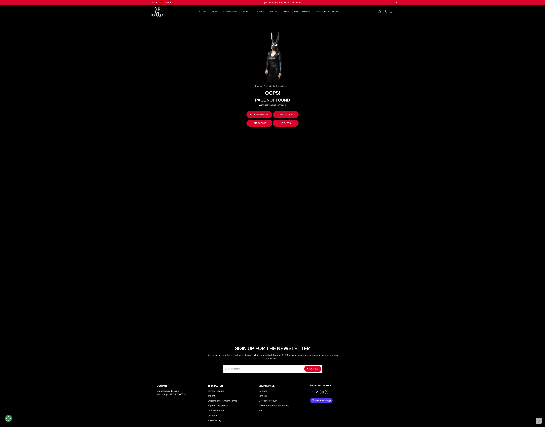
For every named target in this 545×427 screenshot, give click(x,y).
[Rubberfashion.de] (157, 11)
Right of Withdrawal (218, 405)
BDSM (286, 12)
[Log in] (385, 11)
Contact (263, 391)
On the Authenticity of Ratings (274, 405)
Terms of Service (216, 391)
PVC (213, 12)
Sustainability (214, 420)
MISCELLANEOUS (301, 12)
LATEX (202, 12)
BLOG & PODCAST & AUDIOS (327, 12)
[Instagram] (321, 392)
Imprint (211, 395)
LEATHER (258, 12)
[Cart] (390, 11)
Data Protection (216, 410)
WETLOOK (273, 12)
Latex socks (259, 123)
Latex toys (286, 123)
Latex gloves (285, 114)
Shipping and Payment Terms (222, 400)
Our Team (212, 415)
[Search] (379, 11)
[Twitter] (316, 392)
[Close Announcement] (396, 2)
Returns (263, 395)
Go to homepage (259, 114)
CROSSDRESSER (228, 12)
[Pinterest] (326, 392)
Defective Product (268, 400)
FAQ (261, 410)
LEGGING (245, 12)
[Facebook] (312, 392)
